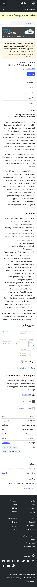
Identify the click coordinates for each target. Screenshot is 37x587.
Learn (33, 518)
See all (4, 473)
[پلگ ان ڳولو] (13, 23)
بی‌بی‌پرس (30, 543)
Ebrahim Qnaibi (25, 408)
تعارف (33, 501)
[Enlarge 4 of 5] (15, 341)
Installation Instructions (26, 368)
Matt (32, 539)
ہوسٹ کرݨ (31, 508)
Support (32, 522)
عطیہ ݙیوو (13, 526)
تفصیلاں (30, 82)
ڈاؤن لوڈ (31, 74)
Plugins (14, 508)
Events (14, 522)
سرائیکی (27, 556)
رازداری (32, 512)
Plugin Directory (29, 9)
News (33, 504)
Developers (30, 526)
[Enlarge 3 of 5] (32, 341)
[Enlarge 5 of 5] (32, 351)
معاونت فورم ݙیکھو (29, 488)
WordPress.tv (29, 529)
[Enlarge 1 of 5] (32, 331)
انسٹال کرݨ (29, 93)
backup (15, 447)
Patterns (14, 512)
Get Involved (12, 518)
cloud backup (7, 447)
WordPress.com (28, 536)
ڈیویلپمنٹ (29, 98)
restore (5, 451)
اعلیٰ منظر (31, 457)
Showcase (13, 501)
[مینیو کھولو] (3, 3)
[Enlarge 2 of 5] (15, 331)
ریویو (31, 87)
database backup (14, 451)
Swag (14, 529)
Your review (30, 473)
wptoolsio (27, 401)
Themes (14, 504)
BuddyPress (29, 547)
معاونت (30, 103)
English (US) (6, 443)
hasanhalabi (30, 69)
